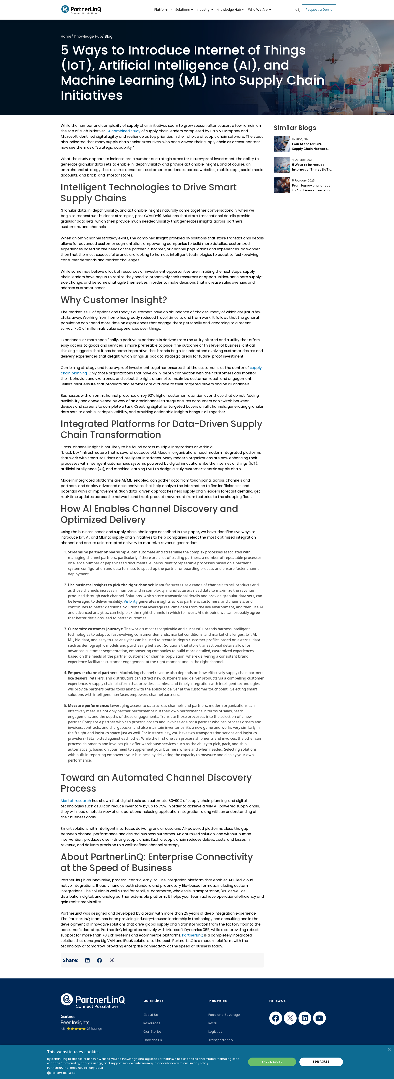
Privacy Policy (198, 1063)
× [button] (389, 1049)
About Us (150, 1014)
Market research (76, 800)
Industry (203, 9)
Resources (151, 1023)
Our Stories (152, 1031)
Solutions (182, 9)
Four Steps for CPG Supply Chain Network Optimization (309, 146)
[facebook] (275, 1018)
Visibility (131, 601)
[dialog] (197, 1062)
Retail (212, 1023)
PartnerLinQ (192, 935)
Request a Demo (319, 9)
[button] (144, 1073)
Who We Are (258, 9)
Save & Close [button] (272, 1062)
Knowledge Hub (229, 9)
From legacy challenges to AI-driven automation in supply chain (312, 188)
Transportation (220, 1040)
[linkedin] (304, 1018)
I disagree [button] (321, 1061)
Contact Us (152, 1040)
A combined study (124, 131)
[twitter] (290, 1018)
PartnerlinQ (79, 10)
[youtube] (319, 1018)
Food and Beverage (224, 1014)
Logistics (215, 1031)
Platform (161, 9)
